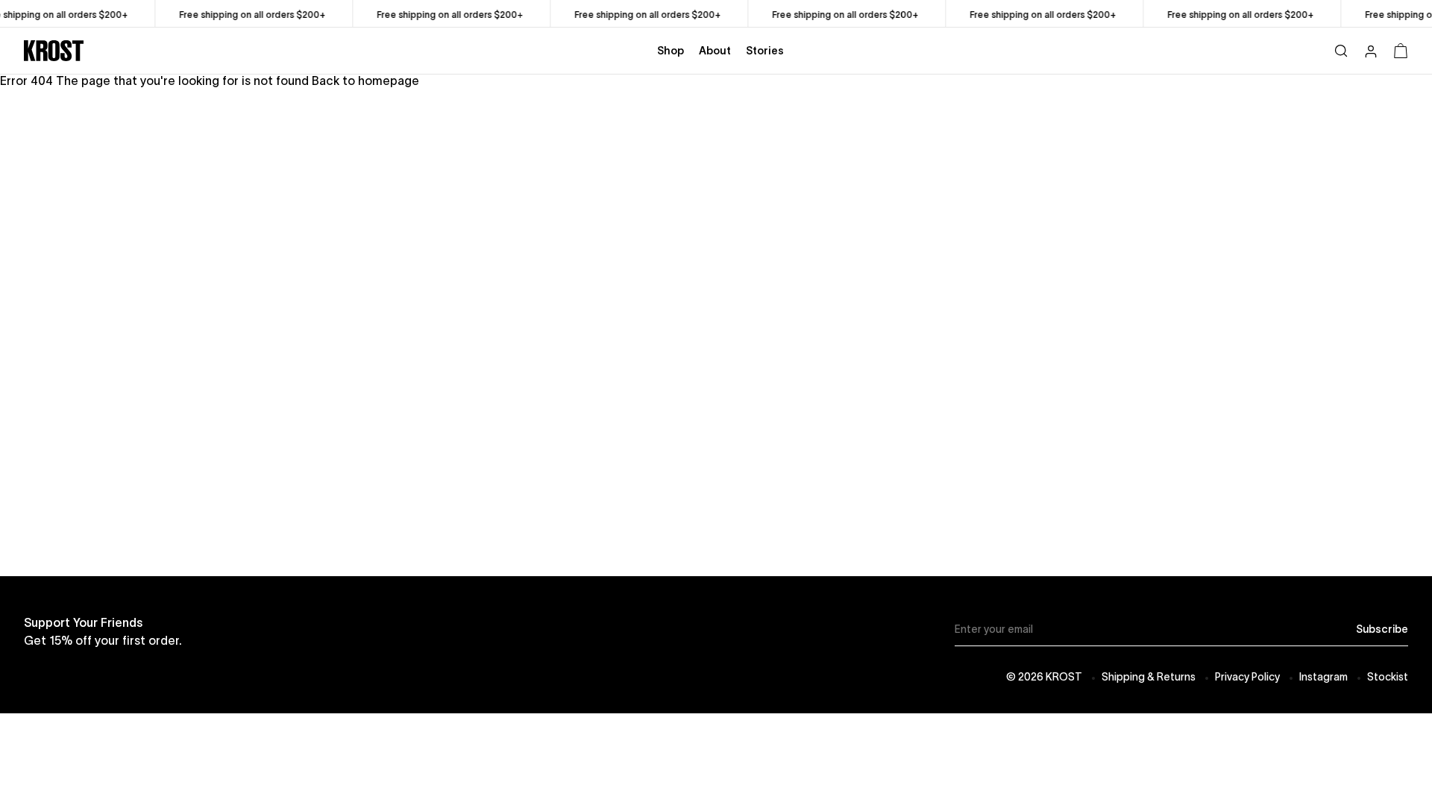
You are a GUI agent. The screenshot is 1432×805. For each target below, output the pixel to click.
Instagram (1323, 677)
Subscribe (1382, 629)
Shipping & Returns (1149, 677)
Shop (670, 51)
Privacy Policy (1247, 677)
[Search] (1341, 50)
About (715, 51)
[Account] (1370, 53)
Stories (765, 51)
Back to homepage (365, 80)
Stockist (1387, 677)
